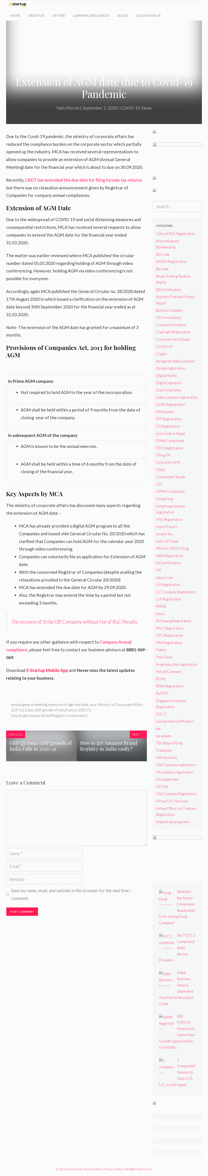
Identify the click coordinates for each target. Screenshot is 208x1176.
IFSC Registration (169, 519)
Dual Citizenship (168, 390)
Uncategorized (167, 779)
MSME (161, 606)
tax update (163, 736)
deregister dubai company (175, 361)
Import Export (166, 526)
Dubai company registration (176, 397)
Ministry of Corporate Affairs (120, 704)
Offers (58, 15)
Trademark (164, 750)
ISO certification (168, 563)
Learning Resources (91, 15)
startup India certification (175, 721)
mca (93, 704)
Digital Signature (168, 383)
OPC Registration (169, 635)
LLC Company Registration (176, 592)
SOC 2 (161, 714)
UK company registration (174, 772)
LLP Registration (168, 599)
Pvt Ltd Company (168, 671)
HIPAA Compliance (170, 491)
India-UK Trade (167, 541)
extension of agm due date (68, 704)
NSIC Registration (169, 628)
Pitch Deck (164, 657)
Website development (172, 822)
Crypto (161, 354)
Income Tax (164, 534)
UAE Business (166, 757)
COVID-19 (130, 107)
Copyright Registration (173, 332)
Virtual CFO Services (172, 801)
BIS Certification (168, 289)
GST (159, 484)
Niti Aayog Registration (173, 621)
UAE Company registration (176, 765)
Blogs (122, 15)
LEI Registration (168, 585)
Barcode (162, 269)
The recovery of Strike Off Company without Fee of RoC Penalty (74, 622)
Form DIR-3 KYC (168, 462)
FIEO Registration (169, 448)
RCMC (161, 679)
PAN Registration (169, 643)
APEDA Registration (171, 261)
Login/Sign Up (148, 15)
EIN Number (165, 412)
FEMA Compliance (170, 441)
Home (15, 15)
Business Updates (169, 310)
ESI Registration (168, 426)
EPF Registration (169, 419)
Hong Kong (164, 499)
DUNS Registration (170, 404)
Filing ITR (163, 455)
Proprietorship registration (176, 664)
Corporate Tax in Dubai (173, 339)
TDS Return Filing (169, 743)
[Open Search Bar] (171, 15)
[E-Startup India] (19, 5)
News (147, 107)
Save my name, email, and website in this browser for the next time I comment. (71, 894)
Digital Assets (166, 375)
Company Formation (171, 325)
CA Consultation (168, 317)
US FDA (162, 786)
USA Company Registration (176, 794)
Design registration (170, 368)
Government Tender (171, 477)
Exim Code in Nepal (170, 433)
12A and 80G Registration (175, 233)
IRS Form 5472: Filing (172, 548)
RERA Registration (170, 686)
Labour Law (164, 577)
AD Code (163, 254)
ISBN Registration (169, 556)
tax (158, 728)
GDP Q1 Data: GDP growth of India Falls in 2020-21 (51, 710)
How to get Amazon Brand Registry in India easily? (49, 715)
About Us (36, 15)
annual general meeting (29, 704)
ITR (158, 570)
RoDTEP (162, 693)
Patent (161, 650)
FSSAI (160, 470)
